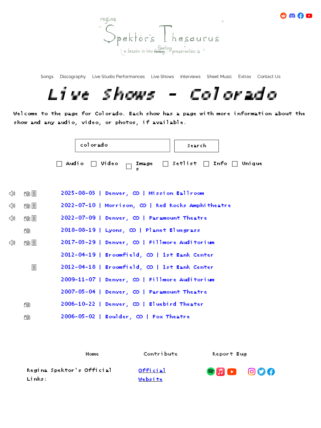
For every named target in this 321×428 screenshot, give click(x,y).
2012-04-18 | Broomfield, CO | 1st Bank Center (137, 267)
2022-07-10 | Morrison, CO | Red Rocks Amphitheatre (146, 205)
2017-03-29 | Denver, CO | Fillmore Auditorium (137, 242)
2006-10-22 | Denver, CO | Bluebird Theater (132, 304)
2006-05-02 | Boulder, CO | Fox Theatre (125, 317)
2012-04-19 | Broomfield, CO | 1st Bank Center (137, 255)
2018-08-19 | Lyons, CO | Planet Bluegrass (130, 230)
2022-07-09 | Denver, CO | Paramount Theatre (134, 218)
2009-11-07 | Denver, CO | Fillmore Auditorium (137, 280)
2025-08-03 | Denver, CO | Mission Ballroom (132, 193)
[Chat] (210, 371)
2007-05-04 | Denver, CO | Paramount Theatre (134, 292)
